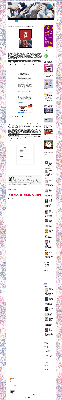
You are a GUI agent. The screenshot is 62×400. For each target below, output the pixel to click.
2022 (46, 365)
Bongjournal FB (47, 264)
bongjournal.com (13, 381)
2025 (46, 369)
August (47, 361)
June (47, 358)
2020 (46, 347)
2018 (46, 345)
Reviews (25, 19)
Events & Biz (12, 389)
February (47, 350)
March (47, 351)
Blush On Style (12, 385)
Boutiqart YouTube (48, 267)
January (47, 348)
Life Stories (10, 19)
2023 (46, 366)
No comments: (23, 176)
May (46, 354)
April (47, 352)
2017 (46, 343)
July (46, 359)
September (47, 362)
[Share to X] (29, 176)
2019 (46, 346)
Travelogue (11, 394)
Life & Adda (12, 177)
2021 (46, 364)
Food (39, 19)
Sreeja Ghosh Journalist (14, 379)
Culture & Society (34, 19)
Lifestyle (17, 19)
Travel (29, 19)
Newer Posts (10, 187)
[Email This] (28, 176)
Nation (14, 19)
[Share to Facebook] (30, 176)
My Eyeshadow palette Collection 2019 (50, 191)
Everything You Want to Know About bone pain (51, 299)
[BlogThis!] (28, 176)
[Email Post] (26, 176)
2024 (46, 368)
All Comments (47, 156)
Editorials (42, 19)
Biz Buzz (21, 19)
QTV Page (46, 266)
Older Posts (40, 187)
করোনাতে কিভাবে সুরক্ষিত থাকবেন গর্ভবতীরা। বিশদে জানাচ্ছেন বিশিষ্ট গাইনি (51, 172)
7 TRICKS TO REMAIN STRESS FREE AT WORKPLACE (49, 319)
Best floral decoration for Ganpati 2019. (50, 253)
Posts (46, 154)
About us (46, 19)
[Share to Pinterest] (31, 176)
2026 (46, 370)
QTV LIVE (12, 378)
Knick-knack (12, 390)
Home (25, 187)
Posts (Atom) (14, 189)
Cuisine (11, 386)
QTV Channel (47, 265)
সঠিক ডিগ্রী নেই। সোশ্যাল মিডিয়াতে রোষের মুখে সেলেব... (49, 356)
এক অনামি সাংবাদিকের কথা (50, 211)
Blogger (46, 397)
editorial (11, 387)
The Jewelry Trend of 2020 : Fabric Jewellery (51, 181)
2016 (46, 342)
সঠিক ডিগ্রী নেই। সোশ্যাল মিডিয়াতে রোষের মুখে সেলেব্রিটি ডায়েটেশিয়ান (20, 26)
